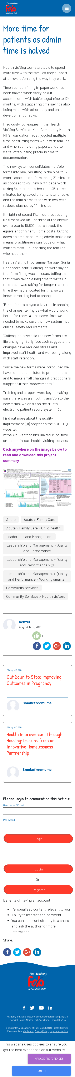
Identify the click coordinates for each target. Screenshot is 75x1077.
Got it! (42, 1070)
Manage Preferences (49, 1058)
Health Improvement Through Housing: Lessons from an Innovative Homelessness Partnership (34, 744)
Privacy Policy (42, 1031)
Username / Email (13, 805)
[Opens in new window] (37, 487)
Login (38, 839)
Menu (69, 6)
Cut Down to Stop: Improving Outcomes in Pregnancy (34, 680)
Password (9, 819)
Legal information (59, 1031)
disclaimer (28, 1031)
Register (39, 890)
